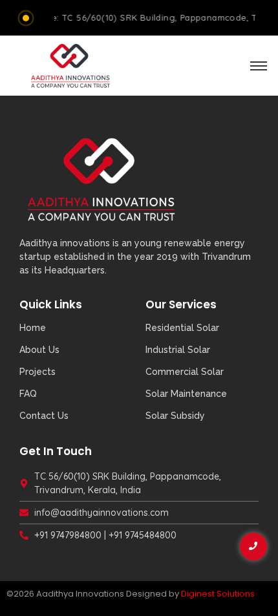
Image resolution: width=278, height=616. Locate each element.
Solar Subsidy (175, 415)
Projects (37, 371)
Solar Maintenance (186, 393)
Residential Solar (182, 328)
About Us (39, 350)
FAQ (28, 393)
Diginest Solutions (218, 594)
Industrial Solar (177, 350)
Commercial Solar (184, 371)
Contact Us (44, 415)
